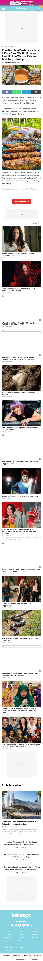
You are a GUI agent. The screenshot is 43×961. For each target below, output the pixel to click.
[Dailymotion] (31, 925)
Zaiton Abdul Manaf (10, 62)
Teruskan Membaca (21, 201)
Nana (17, 847)
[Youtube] (27, 925)
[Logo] (21, 8)
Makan (12, 46)
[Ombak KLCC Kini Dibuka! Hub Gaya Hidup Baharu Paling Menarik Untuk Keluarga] (21, 805)
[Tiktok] (23, 925)
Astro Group (35, 959)
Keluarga (4, 46)
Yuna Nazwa (6, 826)
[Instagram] (15, 925)
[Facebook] (12, 925)
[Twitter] (19, 925)
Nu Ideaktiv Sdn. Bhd (20, 959)
